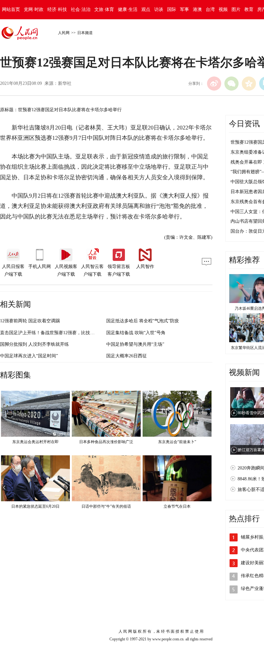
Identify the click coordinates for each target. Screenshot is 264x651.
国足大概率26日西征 (126, 355)
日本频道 (85, 33)
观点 (145, 9)
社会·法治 (80, 9)
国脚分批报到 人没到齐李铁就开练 (34, 344)
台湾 (210, 9)
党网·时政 (33, 9)
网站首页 (11, 9)
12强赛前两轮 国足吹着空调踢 (30, 320)
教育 (248, 9)
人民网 (64, 33)
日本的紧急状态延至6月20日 (35, 506)
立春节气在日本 (177, 506)
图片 (235, 9)
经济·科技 (57, 9)
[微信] (231, 83)
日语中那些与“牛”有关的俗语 (106, 506)
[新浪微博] (214, 83)
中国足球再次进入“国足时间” (29, 355)
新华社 (64, 83)
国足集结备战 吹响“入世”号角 (135, 332)
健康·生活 (127, 9)
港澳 (197, 9)
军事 (184, 9)
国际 (171, 9)
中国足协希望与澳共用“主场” (135, 344)
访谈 (158, 9)
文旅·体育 (104, 9)
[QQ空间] (249, 83)
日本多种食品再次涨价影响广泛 (106, 442)
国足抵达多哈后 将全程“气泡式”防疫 (142, 320)
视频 (223, 9)
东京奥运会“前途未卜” (177, 442)
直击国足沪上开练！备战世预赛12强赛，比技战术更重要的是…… (65, 332)
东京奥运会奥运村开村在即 (35, 442)
